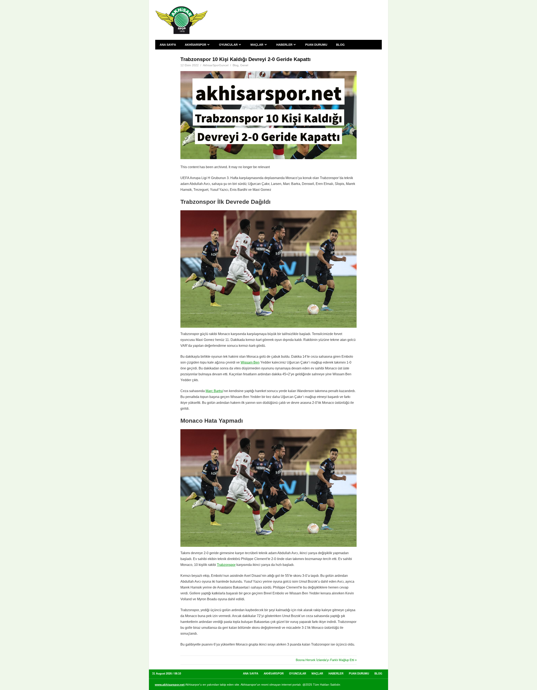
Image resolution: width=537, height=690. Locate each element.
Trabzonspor (226, 565)
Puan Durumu (316, 44)
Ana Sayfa (168, 44)
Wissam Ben (250, 362)
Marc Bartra (214, 391)
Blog (340, 44)
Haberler (284, 44)
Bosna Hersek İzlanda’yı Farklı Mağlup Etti (325, 660)
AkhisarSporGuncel (215, 65)
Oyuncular (228, 44)
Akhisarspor (195, 44)
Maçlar (256, 44)
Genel (244, 65)
